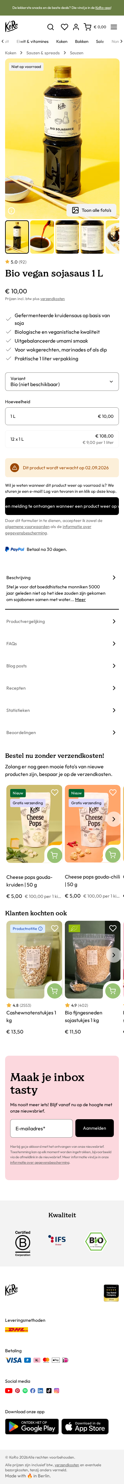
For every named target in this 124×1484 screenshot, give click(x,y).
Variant (17, 378)
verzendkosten (52, 298)
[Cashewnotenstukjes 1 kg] (34, 978)
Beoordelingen (21, 732)
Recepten (16, 688)
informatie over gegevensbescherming (39, 1162)
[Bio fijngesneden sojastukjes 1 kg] (93, 978)
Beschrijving (18, 577)
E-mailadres (30, 1128)
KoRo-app (103, 7)
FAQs (11, 643)
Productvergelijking (25, 621)
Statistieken (18, 710)
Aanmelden (94, 1128)
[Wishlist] (64, 27)
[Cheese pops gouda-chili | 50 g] (93, 842)
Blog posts (16, 666)
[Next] (121, 41)
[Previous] (2, 41)
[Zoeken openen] (50, 27)
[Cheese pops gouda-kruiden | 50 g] (34, 842)
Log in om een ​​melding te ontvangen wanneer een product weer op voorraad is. (62, 506)
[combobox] (59, 384)
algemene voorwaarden (27, 526)
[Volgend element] (112, 236)
